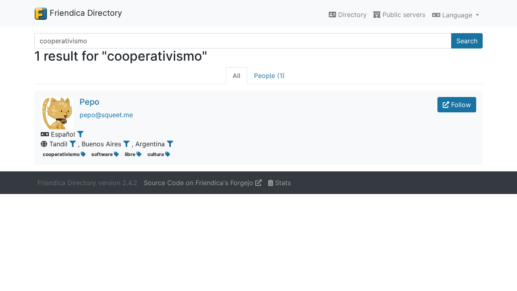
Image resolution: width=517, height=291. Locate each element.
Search (466, 41)
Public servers (402, 15)
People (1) (269, 76)
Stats (282, 183)
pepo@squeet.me (106, 115)
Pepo (89, 102)
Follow (460, 105)
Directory (351, 15)
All (236, 76)
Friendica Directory (84, 13)
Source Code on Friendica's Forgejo (199, 183)
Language (457, 15)
